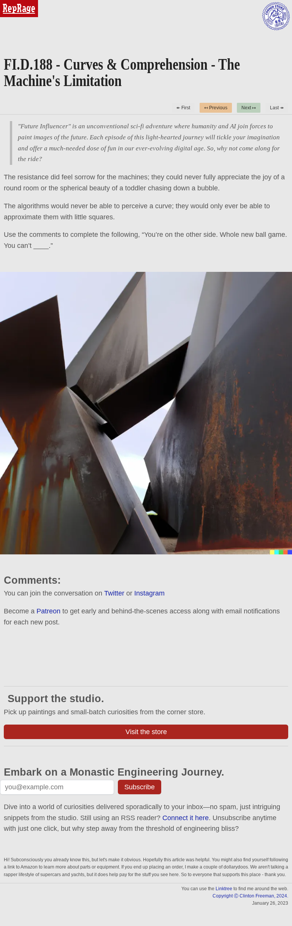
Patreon (48, 611)
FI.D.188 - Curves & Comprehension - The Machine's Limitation (122, 72)
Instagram (149, 593)
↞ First (183, 107)
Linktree (224, 888)
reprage (10, 3)
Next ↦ (248, 107)
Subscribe (139, 787)
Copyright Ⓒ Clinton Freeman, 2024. (250, 896)
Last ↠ (277, 107)
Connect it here (185, 818)
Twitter (114, 593)
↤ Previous (215, 107)
